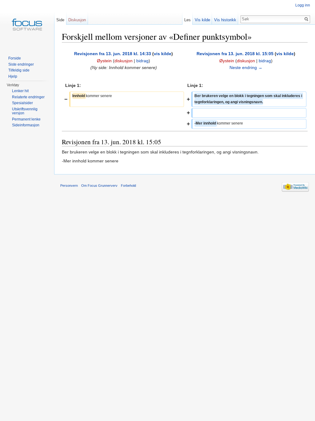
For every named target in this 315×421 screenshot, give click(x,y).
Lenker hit (20, 91)
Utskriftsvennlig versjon (25, 111)
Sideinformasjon (25, 125)
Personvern (69, 185)
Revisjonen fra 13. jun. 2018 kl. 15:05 (235, 53)
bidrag (142, 60)
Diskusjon (77, 20)
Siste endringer (21, 64)
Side (60, 20)
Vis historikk (225, 20)
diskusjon (123, 60)
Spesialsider (22, 103)
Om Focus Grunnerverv (99, 185)
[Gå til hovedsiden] (27, 24)
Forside (14, 58)
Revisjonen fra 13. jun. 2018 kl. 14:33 (112, 53)
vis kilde (162, 53)
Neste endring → (245, 67)
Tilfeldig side (19, 70)
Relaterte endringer (28, 97)
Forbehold (128, 185)
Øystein (104, 60)
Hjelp (12, 76)
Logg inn (302, 5)
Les (187, 20)
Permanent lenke (26, 119)
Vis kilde (202, 20)
